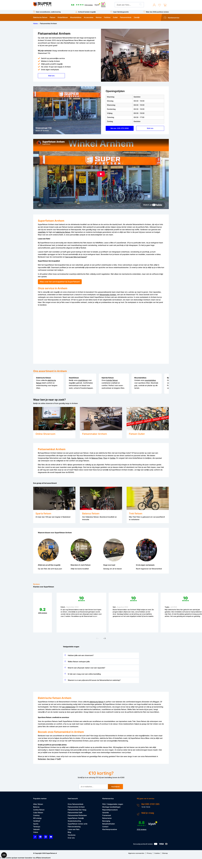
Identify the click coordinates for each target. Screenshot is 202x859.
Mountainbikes (75, 17)
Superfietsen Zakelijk (76, 818)
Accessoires (88, 17)
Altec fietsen (38, 804)
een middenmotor (69, 707)
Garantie (105, 813)
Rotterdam (42, 759)
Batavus (80, 458)
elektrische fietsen (63, 232)
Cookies (157, 853)
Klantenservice (173, 18)
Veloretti (36, 829)
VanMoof (36, 821)
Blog (69, 832)
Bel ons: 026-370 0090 (120, 128)
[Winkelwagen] (165, 5)
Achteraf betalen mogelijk (87, 12)
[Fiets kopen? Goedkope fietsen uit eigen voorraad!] (42, 6)
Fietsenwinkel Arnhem (76, 807)
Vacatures (72, 835)
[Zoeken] (140, 5)
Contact (105, 827)
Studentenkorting (74, 821)
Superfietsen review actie (77, 824)
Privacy (149, 853)
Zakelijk (137, 17)
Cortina (112, 458)
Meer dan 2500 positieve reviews (157, 12)
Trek (68, 458)
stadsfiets (42, 232)
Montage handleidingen (111, 807)
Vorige (97, 639)
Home (35, 23)
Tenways (36, 827)
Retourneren (107, 818)
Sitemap (165, 853)
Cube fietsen (38, 813)
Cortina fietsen (38, 810)
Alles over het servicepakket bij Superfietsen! (60, 282)
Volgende (104, 639)
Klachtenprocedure (109, 829)
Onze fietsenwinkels (75, 804)
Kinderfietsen (63, 17)
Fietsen (52, 17)
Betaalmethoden (108, 824)
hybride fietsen (112, 380)
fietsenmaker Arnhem (108, 295)
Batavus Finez (97, 458)
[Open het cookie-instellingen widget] (4, 855)
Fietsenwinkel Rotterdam (77, 815)
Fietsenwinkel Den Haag (77, 810)
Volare (35, 832)
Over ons (71, 838)
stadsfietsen (83, 380)
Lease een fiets (73, 829)
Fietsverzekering (74, 827)
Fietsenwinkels (125, 17)
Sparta (73, 458)
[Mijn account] (154, 5)
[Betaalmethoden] (155, 844)
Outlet (115, 17)
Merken (99, 17)
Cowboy (36, 815)
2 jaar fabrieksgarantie (121, 12)
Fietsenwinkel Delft (75, 813)
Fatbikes (107, 17)
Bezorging (106, 821)
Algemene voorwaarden (136, 853)
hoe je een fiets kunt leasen (75, 257)
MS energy (37, 818)
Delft (59, 759)
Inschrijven (115, 787)
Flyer (105, 458)
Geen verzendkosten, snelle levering (48, 12)
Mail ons (51, 76)
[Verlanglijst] (159, 5)
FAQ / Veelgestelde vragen (112, 804)
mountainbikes (150, 380)
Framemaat (106, 815)
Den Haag (50, 759)
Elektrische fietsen (40, 17)
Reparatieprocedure (110, 810)
